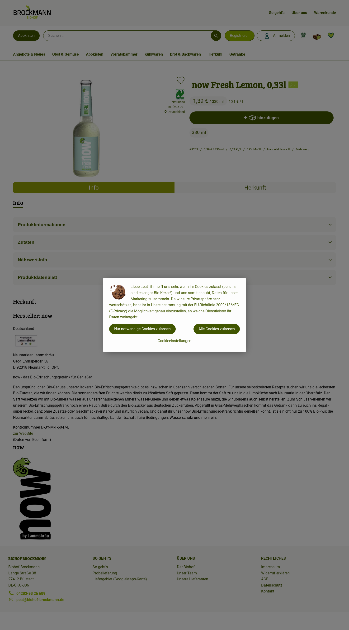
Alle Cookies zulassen (216, 329)
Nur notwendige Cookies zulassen (142, 329)
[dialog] (174, 315)
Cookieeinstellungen (174, 341)
